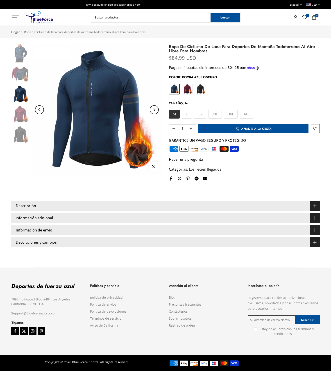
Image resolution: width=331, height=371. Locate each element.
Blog (172, 297)
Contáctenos (178, 311)
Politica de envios (103, 304)
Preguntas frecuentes (185, 304)
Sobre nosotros (180, 318)
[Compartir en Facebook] (171, 178)
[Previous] (39, 109)
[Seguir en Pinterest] (41, 331)
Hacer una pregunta (186, 159)
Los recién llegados (205, 169)
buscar (225, 17)
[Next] (154, 109)
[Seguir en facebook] (15, 331)
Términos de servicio (105, 318)
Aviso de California (104, 325)
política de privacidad (106, 297)
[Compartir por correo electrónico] (205, 178)
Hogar (15, 32)
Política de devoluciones (108, 311)
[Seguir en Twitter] (24, 331)
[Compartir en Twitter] (179, 178)
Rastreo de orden (182, 325)
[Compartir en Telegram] (197, 178)
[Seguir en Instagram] (32, 331)
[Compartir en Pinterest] (188, 178)
